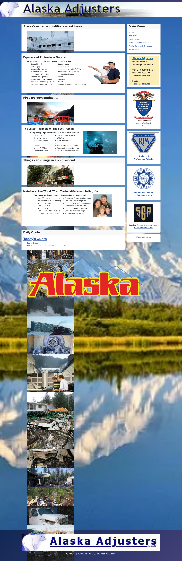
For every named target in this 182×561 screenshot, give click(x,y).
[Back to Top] (178, 557)
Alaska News (134, 49)
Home (131, 32)
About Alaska (134, 36)
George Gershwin (33, 243)
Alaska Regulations (136, 39)
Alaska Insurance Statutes (139, 42)
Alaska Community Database (140, 46)
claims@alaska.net (141, 84)
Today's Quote (35, 239)
